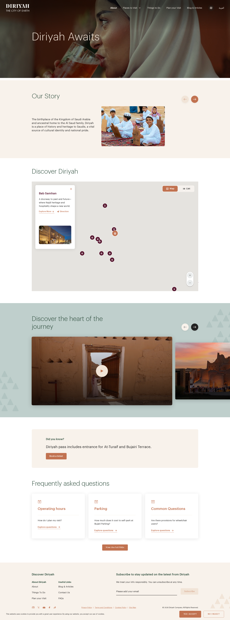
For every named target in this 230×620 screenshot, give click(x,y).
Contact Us (64, 592)
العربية (221, 8)
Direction (64, 211)
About (113, 8)
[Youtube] (44, 607)
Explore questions (47, 527)
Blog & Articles (194, 8)
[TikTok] (54, 607)
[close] (71, 189)
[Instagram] (33, 607)
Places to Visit (130, 8)
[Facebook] (49, 607)
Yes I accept (190, 614)
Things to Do (153, 8)
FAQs (61, 598)
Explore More (45, 211)
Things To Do (38, 592)
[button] (115, 233)
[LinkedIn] (38, 607)
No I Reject (214, 614)
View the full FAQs (115, 547)
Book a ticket (56, 456)
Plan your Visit (173, 8)
